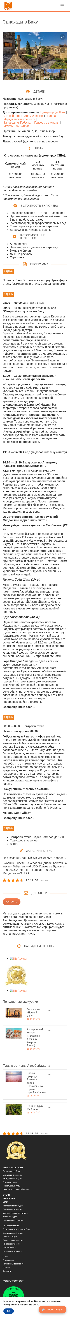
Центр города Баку (53, 112)
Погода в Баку (9, 1247)
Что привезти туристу (12, 1251)
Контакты (7, 1271)
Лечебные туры (10, 1182)
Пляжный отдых (10, 1236)
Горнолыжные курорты (13, 1240)
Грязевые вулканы (46, 122)
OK (8, 1311)
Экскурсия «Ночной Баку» (33, 1012)
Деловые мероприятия (13, 1220)
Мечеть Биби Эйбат (16, 125)
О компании (8, 1260)
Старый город (12, 115)
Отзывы (6, 1267)
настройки (10, 1304)
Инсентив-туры (10, 1217)
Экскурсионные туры (12, 1178)
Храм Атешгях (33, 115)
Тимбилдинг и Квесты (12, 1209)
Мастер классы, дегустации (15, 1213)
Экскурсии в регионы (12, 1175)
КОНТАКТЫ (11, 902)
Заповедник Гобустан (17, 122)
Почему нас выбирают (13, 1264)
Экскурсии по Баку (11, 1171)
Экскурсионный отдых (13, 1233)
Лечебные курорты (11, 1244)
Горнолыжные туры (11, 1186)
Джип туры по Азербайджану (16, 1189)
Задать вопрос (54, 1309)
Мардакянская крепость (19, 119)
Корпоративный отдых (13, 1206)
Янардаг (51, 115)
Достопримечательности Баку (16, 1229)
